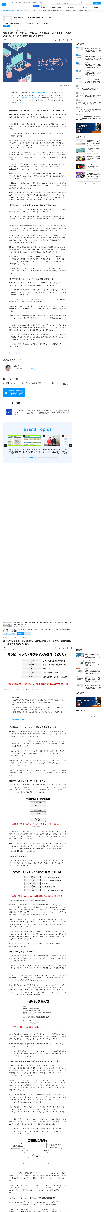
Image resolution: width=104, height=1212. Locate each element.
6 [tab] (39, 457)
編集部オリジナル (57, 7)
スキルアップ (29, 10)
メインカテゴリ (20, 10)
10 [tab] (56, 457)
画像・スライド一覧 (64, 85)
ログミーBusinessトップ (9, 10)
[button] (67, 384)
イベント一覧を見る (89, 183)
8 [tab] (48, 457)
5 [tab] (35, 457)
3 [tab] (27, 457)
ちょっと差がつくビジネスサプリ (28, 98)
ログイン (88, 3)
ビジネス (17, 353)
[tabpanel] (38, 445)
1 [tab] (19, 457)
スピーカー (85, 7)
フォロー (31, 368)
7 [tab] (44, 457)
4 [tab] (31, 457)
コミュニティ (97, 7)
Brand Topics (72, 7)
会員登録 (97, 3)
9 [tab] (52, 457)
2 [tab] (23, 457)
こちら (21, 102)
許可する (36, 5)
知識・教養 (42, 7)
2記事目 (13, 633)
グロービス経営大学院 (39, 93)
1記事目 (6, 633)
